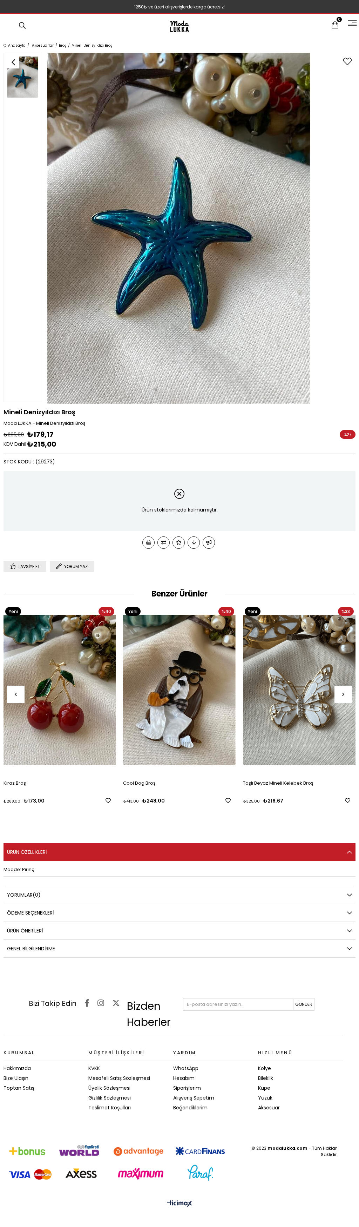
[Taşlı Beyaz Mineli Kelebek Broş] (299, 689)
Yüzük (265, 1097)
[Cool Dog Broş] (179, 689)
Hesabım (184, 1078)
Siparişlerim (187, 1087)
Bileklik (265, 1078)
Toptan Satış (19, 1087)
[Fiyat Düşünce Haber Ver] (194, 542)
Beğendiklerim (190, 1107)
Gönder (303, 1004)
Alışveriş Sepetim (193, 1097)
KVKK (94, 1068)
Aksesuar (269, 1107)
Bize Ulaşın (16, 1078)
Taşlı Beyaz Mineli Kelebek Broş (278, 783)
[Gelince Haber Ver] (209, 542)
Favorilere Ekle (108, 800)
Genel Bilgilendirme (31, 948)
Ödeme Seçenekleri (30, 912)
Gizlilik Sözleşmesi (109, 1097)
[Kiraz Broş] (60, 689)
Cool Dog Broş (139, 783)
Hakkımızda (17, 1068)
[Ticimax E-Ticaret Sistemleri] (179, 1204)
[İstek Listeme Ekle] (148, 542)
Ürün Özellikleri (27, 852)
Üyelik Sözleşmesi (109, 1087)
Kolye (264, 1068)
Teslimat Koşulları (109, 1107)
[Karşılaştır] (163, 542)
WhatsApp (185, 1068)
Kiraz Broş (15, 783)
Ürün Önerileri (25, 930)
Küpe (264, 1087)
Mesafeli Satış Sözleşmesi (119, 1078)
